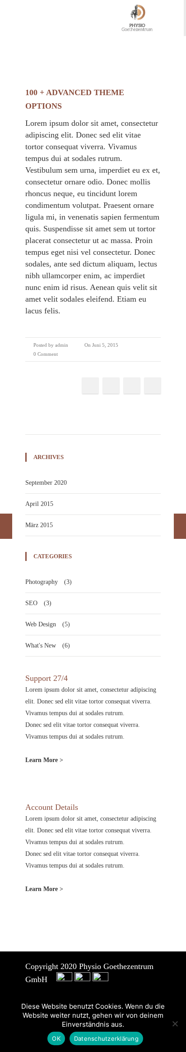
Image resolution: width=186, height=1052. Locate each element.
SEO (31, 603)
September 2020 (46, 482)
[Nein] (174, 1023)
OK (56, 1038)
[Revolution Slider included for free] (6, 526)
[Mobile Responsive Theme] (180, 526)
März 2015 (39, 525)
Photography (41, 582)
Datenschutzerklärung (106, 1038)
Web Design (40, 624)
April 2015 (39, 504)
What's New (40, 645)
